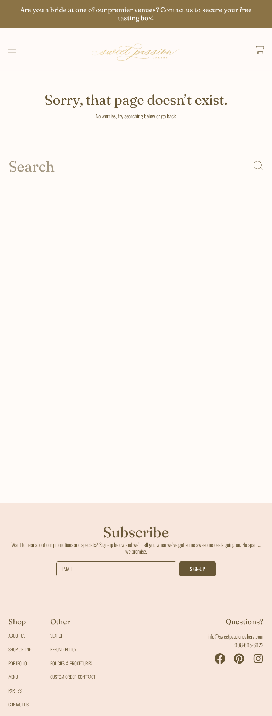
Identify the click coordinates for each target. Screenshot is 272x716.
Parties (15, 690)
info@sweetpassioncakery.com (236, 636)
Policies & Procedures (71, 663)
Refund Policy (63, 649)
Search (56, 635)
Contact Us (18, 704)
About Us (17, 635)
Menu (13, 676)
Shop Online (19, 649)
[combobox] (136, 165)
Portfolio (17, 663)
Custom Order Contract (72, 676)
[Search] (258, 166)
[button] (12, 49)
